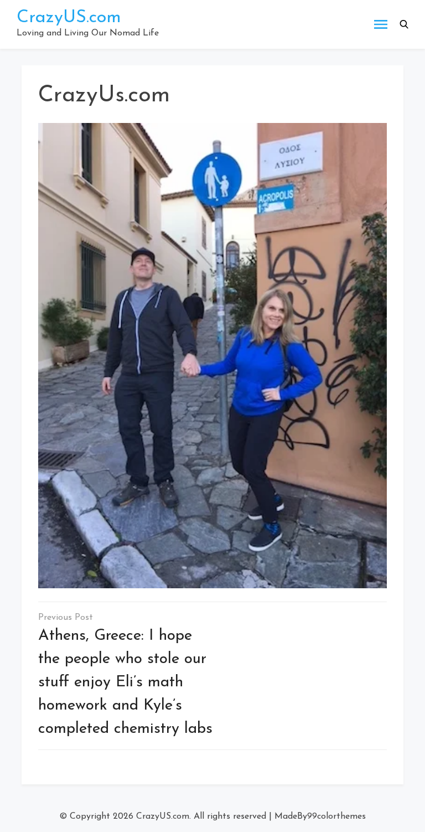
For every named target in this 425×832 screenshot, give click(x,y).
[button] (404, 24)
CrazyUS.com (69, 18)
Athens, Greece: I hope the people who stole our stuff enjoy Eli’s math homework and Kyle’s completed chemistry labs (125, 682)
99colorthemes (336, 816)
